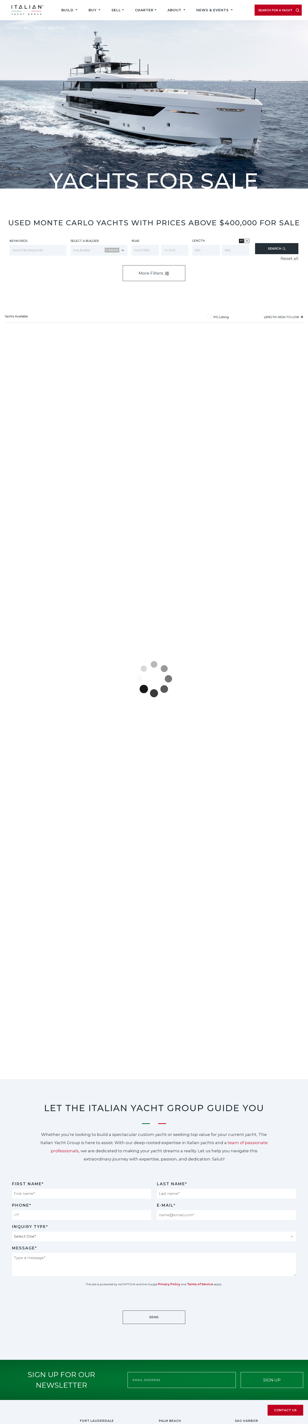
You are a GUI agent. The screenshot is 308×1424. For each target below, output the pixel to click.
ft (241, 240)
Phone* (21, 1205)
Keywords (18, 240)
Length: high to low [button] (282, 317)
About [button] (175, 10)
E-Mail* (166, 1205)
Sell (116, 10)
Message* (24, 1248)
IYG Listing (221, 317)
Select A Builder (85, 240)
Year (135, 240)
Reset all (289, 258)
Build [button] (68, 10)
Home (13, 27)
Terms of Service (200, 1284)
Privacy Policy (169, 1284)
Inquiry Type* (30, 1226)
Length (198, 240)
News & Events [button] (213, 10)
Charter (144, 10)
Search (275, 248)
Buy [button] (93, 10)
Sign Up (272, 1380)
